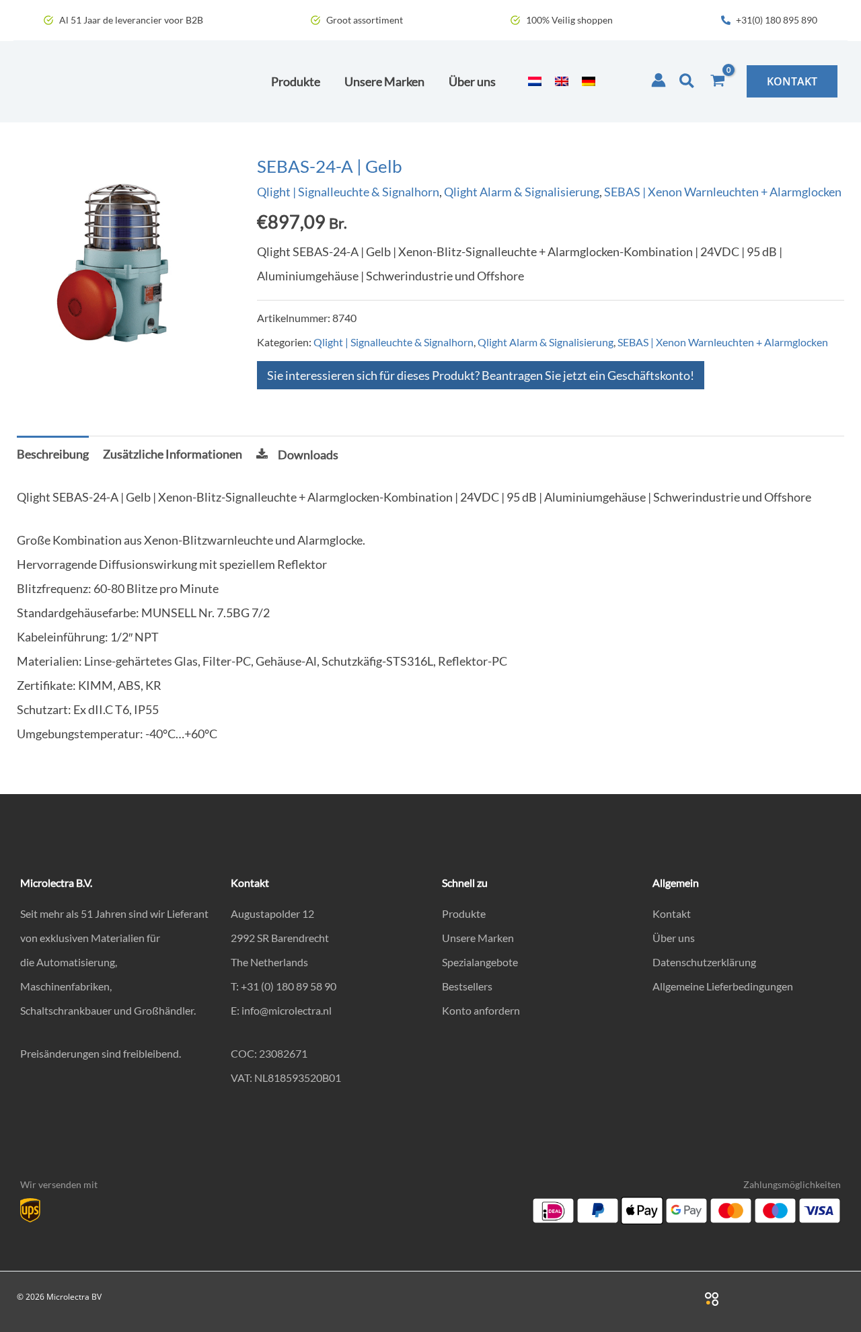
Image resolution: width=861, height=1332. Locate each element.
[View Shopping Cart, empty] (717, 81)
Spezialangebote (480, 961)
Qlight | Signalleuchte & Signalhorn (348, 191)
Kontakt (671, 913)
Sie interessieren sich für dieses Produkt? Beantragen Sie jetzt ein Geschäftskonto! (480, 375)
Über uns (673, 937)
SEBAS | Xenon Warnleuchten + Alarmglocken (722, 191)
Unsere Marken (478, 937)
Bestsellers (467, 986)
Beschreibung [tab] (53, 453)
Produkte (464, 913)
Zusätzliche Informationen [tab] (172, 453)
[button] (687, 81)
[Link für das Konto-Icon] (658, 80)
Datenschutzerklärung (704, 961)
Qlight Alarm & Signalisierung (521, 191)
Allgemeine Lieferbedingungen (722, 986)
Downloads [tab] (308, 454)
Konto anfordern (481, 1010)
